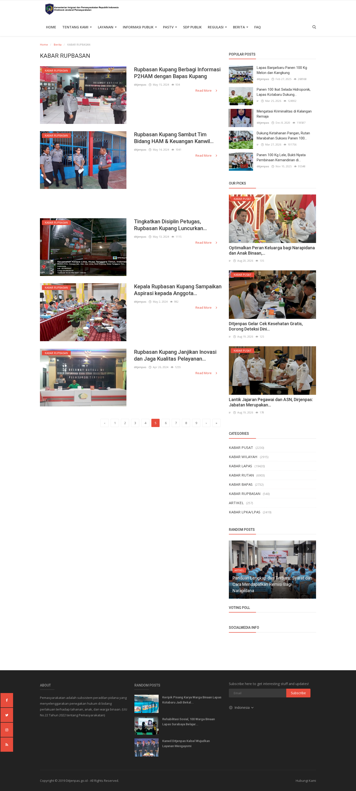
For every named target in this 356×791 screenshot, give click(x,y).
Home (51, 27)
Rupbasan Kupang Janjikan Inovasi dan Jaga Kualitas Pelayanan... (175, 355)
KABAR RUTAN (241, 475)
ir (258, 101)
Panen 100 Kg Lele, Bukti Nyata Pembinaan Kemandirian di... (281, 157)
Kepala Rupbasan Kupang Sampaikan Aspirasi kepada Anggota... (178, 289)
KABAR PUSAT (241, 447)
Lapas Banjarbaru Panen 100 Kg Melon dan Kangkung (282, 70)
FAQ (257, 27)
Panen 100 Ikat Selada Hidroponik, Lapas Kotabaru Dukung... (283, 92)
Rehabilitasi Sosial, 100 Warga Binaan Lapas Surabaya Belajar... (188, 721)
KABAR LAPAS (240, 465)
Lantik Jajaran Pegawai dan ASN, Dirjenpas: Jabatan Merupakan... (271, 402)
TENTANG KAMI (75, 27)
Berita (239, 27)
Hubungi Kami (306, 780)
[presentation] (298, 548)
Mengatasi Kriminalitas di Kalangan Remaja (284, 114)
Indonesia (242, 707)
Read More (203, 90)
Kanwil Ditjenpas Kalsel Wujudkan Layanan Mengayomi (186, 743)
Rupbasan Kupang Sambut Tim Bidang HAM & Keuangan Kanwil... (174, 137)
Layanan (106, 27)
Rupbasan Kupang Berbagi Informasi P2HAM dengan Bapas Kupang (177, 72)
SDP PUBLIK (192, 27)
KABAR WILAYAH (243, 456)
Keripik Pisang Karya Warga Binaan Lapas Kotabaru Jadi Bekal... (191, 699)
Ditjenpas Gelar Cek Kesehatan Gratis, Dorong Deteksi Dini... (266, 326)
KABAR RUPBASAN (244, 493)
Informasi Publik (139, 27)
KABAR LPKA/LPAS (244, 511)
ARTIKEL (236, 502)
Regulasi (216, 27)
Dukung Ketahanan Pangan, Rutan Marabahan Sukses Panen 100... (283, 135)
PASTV (169, 27)
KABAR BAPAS (241, 484)
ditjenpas (140, 84)
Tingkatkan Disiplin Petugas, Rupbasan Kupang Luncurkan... (170, 224)
